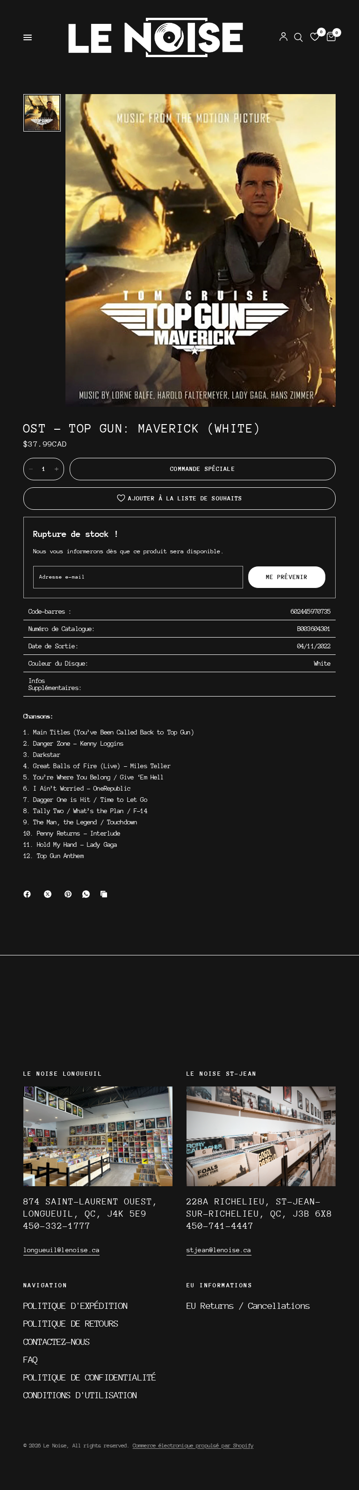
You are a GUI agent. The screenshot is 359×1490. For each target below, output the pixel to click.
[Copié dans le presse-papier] (105, 894)
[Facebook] (29, 894)
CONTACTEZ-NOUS (56, 1341)
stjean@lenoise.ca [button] (219, 1250)
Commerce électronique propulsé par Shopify (193, 1445)
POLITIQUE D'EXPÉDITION (75, 1305)
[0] (329, 37)
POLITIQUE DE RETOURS (70, 1323)
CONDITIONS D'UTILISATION (80, 1395)
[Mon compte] (283, 37)
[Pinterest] (70, 894)
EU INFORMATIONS (219, 1285)
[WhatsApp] (87, 894)
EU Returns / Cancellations (248, 1305)
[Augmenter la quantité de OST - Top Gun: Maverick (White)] (57, 469)
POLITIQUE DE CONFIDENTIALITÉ (89, 1377)
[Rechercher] (298, 37)
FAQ (30, 1359)
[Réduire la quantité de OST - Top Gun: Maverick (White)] (31, 469)
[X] (49, 894)
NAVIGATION (45, 1285)
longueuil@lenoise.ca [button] (61, 1250)
